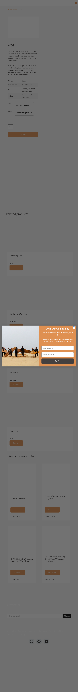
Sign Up (57, 361)
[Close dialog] (74, 327)
